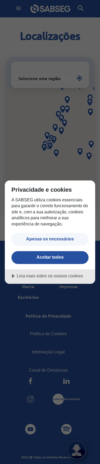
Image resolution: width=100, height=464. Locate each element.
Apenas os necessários (50, 238)
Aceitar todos (50, 257)
